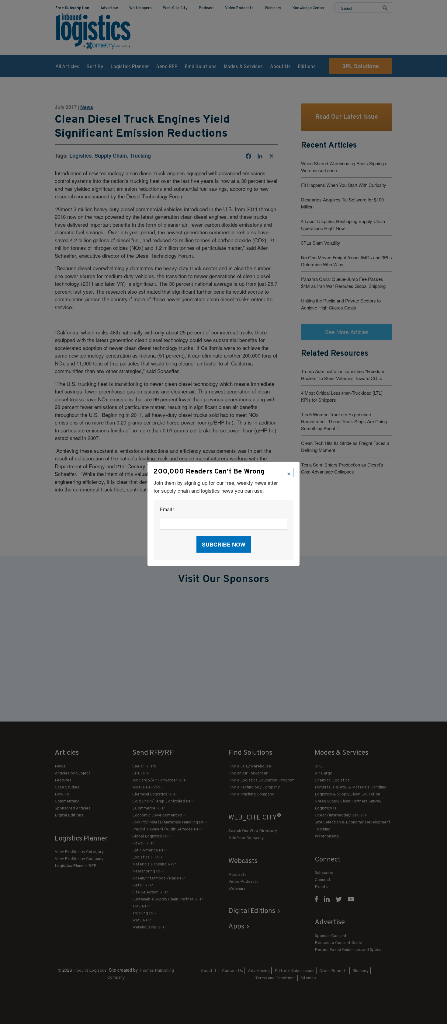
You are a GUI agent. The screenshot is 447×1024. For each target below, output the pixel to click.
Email (167, 509)
